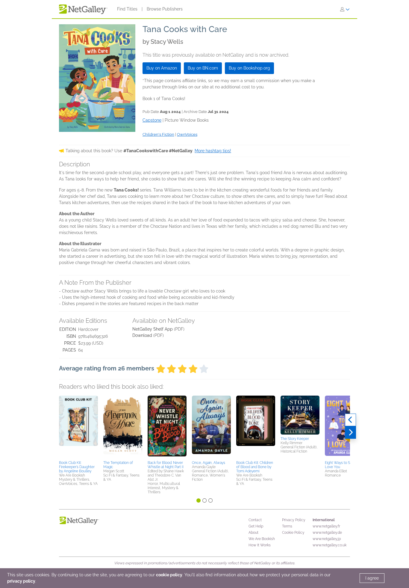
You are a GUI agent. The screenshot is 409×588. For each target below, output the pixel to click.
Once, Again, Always (208, 463)
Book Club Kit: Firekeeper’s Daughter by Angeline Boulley (77, 467)
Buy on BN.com (203, 68)
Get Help (256, 526)
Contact (255, 520)
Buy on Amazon (161, 68)
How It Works (260, 545)
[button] (78, 427)
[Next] (350, 432)
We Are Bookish (262, 539)
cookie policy (169, 574)
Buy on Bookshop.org (249, 68)
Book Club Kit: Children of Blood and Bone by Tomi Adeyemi (254, 467)
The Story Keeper (295, 439)
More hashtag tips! (213, 150)
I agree (372, 578)
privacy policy (21, 581)
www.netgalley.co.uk (329, 545)
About (253, 532)
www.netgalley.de (327, 532)
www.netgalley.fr (326, 526)
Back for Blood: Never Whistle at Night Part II (166, 465)
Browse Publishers (165, 9)
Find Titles (127, 9)
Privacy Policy (293, 520)
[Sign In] (345, 9)
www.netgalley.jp (327, 539)
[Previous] (350, 420)
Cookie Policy (293, 532)
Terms (287, 526)
